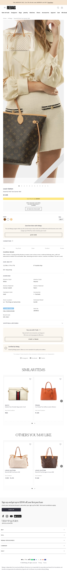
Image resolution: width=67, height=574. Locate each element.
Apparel (53, 12)
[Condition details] (12, 241)
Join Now (33, 235)
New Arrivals (5, 12)
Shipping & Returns (10, 323)
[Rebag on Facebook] (3, 516)
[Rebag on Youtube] (11, 516)
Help (2, 551)
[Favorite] (30, 379)
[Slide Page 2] (35, 423)
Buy (2, 530)
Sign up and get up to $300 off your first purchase (22, 502)
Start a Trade (33, 339)
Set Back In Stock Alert (33, 209)
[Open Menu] (4, 7)
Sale (58, 12)
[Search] (58, 8)
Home (4, 18)
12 (48, 186)
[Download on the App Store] (17, 516)
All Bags (10, 18)
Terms (44, 562)
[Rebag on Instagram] (7, 516)
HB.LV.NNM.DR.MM (8, 311)
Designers (14, 12)
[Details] (40, 330)
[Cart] (62, 8)
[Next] (61, 401)
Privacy (40, 562)
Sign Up (11, 509)
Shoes (38, 12)
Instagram (25, 358)
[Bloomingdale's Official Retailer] (10, 521)
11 (45, 186)
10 (43, 186)
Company (4, 545)
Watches (32, 12)
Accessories (45, 12)
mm (61, 219)
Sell (2, 535)
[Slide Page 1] (32, 423)
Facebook (34, 358)
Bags (20, 12)
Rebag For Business (7, 540)
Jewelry (25, 12)
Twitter (43, 358)
